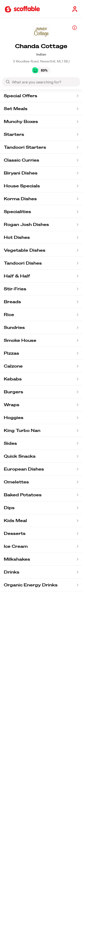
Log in (74, 9)
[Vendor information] (74, 27)
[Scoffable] (22, 8)
